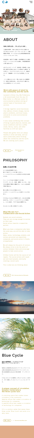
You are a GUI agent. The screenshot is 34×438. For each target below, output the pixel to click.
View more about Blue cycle (21, 420)
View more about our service (19, 151)
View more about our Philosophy (21, 275)
